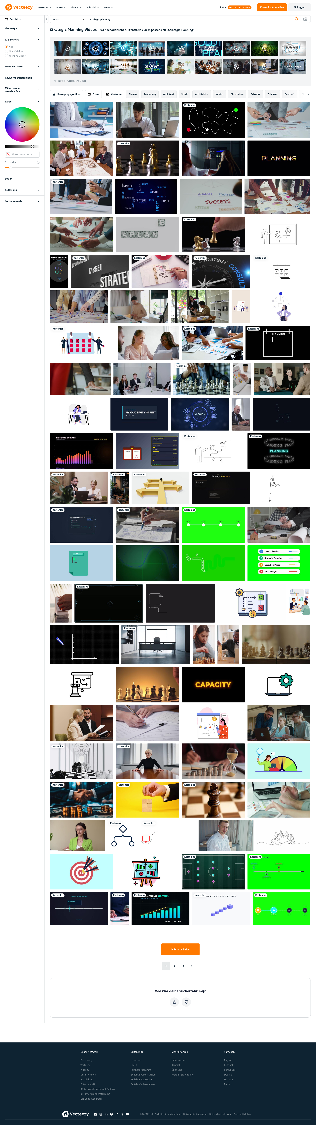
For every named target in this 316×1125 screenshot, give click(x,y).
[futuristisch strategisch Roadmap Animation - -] (79, 908)
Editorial (91, 7)
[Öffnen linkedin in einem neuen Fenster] (106, 1114)
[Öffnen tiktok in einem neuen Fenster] (116, 1114)
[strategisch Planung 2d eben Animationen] (213, 723)
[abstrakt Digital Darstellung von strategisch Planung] (147, 563)
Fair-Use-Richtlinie (242, 1114)
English (228, 1060)
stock (184, 94)
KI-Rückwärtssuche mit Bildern (97, 1089)
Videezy (84, 1069)
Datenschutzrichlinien (220, 1114)
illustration (237, 94)
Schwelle (10, 162)
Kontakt (176, 1065)
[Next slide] (305, 94)
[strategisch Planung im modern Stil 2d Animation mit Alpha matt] (81, 563)
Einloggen (299, 7)
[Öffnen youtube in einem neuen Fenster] (127, 1114)
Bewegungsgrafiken (68, 94)
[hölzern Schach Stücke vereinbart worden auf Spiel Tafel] (276, 644)
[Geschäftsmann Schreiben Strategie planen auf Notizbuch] (160, 271)
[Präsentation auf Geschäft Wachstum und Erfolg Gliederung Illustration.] (213, 451)
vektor (219, 94)
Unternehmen (88, 1074)
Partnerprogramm (141, 1069)
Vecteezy (85, 1065)
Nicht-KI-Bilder (17, 55)
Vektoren (43, 7)
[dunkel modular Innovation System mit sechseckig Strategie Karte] (59, 271)
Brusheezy (86, 1060)
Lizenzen (135, 1060)
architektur (201, 94)
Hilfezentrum (179, 1060)
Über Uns (177, 1069)
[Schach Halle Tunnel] (81, 761)
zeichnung (150, 94)
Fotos (59, 7)
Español (228, 1065)
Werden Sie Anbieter (183, 1074)
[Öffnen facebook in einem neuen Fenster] (95, 1114)
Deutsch (228, 1074)
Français (228, 1079)
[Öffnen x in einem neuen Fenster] (122, 1114)
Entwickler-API (88, 1084)
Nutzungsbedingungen (195, 1114)
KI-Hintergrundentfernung (95, 1093)
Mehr (107, 7)
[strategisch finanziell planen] (81, 525)
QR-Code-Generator (91, 1098)
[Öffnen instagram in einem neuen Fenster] (101, 1114)
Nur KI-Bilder (16, 51)
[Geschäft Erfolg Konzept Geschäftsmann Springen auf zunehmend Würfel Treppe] (221, 908)
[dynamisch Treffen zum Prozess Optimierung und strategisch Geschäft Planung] (278, 800)
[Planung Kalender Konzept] (278, 343)
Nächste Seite (180, 949)
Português (230, 1069)
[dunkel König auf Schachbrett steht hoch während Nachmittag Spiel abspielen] (213, 800)
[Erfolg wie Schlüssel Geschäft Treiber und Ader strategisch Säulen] (211, 196)
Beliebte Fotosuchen (142, 1079)
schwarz (255, 94)
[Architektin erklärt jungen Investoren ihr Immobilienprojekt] (81, 158)
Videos (74, 7)
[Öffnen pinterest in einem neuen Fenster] (111, 1114)
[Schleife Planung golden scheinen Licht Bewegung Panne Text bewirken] (278, 158)
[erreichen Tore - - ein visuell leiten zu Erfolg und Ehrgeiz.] (278, 234)
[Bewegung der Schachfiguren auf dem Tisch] (147, 158)
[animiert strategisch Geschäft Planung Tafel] (81, 684)
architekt (168, 94)
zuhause (272, 94)
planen (133, 94)
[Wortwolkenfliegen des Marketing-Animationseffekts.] (100, 271)
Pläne (223, 7)
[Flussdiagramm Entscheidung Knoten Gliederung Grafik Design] (122, 835)
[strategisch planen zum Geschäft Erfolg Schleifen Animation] (251, 603)
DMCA (134, 1065)
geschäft (289, 94)
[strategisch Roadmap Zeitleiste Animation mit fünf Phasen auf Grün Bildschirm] (278, 871)
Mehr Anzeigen (293, 66)
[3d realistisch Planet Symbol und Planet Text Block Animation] (147, 234)
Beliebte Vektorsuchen (143, 1074)
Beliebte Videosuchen (143, 1084)
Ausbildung (86, 1079)
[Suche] (297, 19)
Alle (11, 46)
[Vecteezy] (19, 7)
